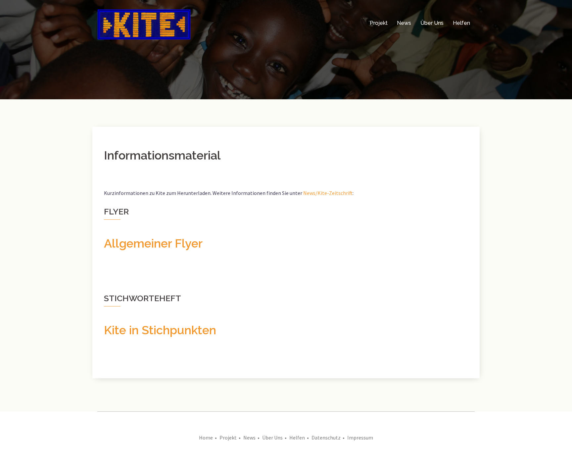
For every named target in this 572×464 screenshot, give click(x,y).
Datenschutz (326, 437)
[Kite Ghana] (144, 22)
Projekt (379, 23)
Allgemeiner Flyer (153, 243)
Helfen (461, 23)
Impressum (360, 437)
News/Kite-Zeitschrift (328, 193)
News (404, 23)
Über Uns (432, 23)
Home (206, 437)
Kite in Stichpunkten (160, 330)
